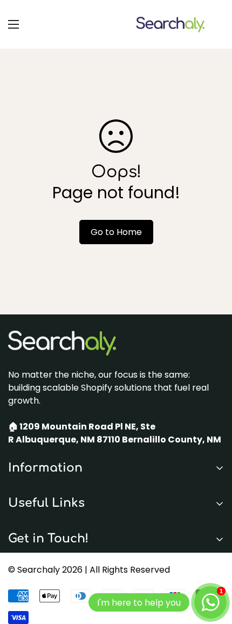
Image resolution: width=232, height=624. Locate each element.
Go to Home (116, 232)
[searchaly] (170, 24)
